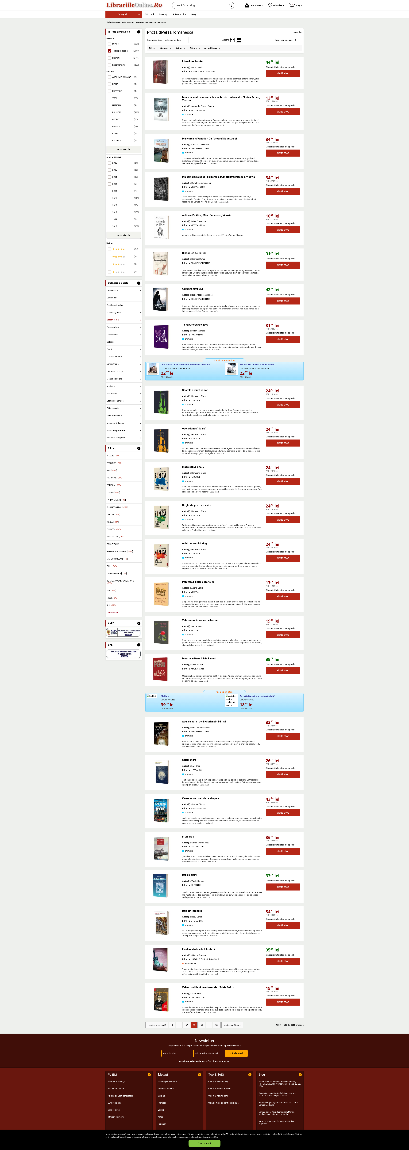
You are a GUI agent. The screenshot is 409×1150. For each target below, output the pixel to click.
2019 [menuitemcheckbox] (125, 212)
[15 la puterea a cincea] (161, 348)
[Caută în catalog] (230, 5)
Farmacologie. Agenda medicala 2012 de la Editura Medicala (278, 1103)
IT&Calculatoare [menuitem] (114, 356)
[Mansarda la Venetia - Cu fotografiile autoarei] (161, 162)
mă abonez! (236, 1053)
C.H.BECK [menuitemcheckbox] (124, 140)
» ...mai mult (211, 84)
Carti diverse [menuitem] (112, 334)
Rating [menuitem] (178, 48)
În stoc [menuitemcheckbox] (125, 44)
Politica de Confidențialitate (120, 1096)
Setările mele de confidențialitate (223, 1103)
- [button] (139, 32)
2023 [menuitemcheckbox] (124, 184)
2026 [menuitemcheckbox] (125, 163)
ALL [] (111, 605)
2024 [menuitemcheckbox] (125, 177)
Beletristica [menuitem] (113, 320)
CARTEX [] (113, 514)
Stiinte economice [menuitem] (115, 401)
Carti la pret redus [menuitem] (115, 305)
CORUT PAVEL (113, 544)
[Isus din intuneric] (161, 934)
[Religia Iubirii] (164, 886)
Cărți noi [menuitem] (149, 14)
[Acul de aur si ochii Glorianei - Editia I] (161, 745)
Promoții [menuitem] (163, 14)
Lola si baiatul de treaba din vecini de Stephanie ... (186, 364)
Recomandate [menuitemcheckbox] (125, 65)
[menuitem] (123, 14)
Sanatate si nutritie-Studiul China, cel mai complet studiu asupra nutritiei (277, 1094)
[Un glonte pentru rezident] (161, 528)
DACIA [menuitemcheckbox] (124, 84)
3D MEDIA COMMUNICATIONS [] (121, 582)
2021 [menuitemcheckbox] (125, 198)
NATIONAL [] (114, 478)
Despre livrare (114, 1110)
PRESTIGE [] (114, 463)
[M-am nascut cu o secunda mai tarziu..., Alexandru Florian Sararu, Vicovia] (161, 121)
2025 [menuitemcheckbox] (125, 170)
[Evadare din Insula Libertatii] (164, 960)
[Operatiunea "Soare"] (161, 452)
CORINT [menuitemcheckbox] (125, 119)
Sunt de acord (204, 1143)
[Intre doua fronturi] (164, 72)
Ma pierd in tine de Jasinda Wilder (257, 364)
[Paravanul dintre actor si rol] (161, 605)
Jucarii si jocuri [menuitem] (114, 312)
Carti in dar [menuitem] (111, 298)
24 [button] (296, 40)
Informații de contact (167, 1081)
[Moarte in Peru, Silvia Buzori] (164, 669)
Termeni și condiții (116, 1081)
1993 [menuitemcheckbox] (124, 219)
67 (186, 1025)
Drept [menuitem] (109, 349)
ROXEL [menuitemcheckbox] (124, 133)
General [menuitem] (164, 48)
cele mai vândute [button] (173, 40)
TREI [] (112, 470)
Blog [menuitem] (193, 14)
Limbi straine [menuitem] (113, 364)
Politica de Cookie (286, 1134)
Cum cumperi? (114, 1103)
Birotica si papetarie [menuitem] (116, 430)
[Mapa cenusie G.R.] (161, 490)
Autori (160, 1117)
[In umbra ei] (161, 860)
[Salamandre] (161, 783)
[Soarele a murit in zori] (161, 413)
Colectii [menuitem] (110, 342)
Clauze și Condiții (133, 1136)
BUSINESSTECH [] (117, 507)
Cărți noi (162, 1096)
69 (202, 1025)
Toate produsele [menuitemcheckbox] (125, 51)
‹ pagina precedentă (157, 1025)
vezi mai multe (123, 149)
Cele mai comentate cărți (219, 1088)
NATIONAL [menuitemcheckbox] (124, 105)
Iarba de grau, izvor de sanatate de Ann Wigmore (276, 1122)
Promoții (162, 1103)
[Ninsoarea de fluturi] (164, 264)
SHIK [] (112, 566)
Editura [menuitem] (193, 48)
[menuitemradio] (232, 40)
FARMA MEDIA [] (116, 500)
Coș (296, 5)
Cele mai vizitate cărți (218, 1096)
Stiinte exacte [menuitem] (113, 408)
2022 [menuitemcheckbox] (124, 191)
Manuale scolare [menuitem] (114, 379)
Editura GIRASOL (247, 700)
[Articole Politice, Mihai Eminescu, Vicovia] (161, 238)
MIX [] (111, 590)
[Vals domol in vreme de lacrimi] (161, 644)
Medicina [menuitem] (111, 386)
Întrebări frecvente (116, 1117)
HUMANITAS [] (115, 536)
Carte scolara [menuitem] (113, 327)
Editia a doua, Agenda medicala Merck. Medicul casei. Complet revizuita (276, 1113)
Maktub (165, 696)
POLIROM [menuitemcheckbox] (125, 112)
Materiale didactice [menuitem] (115, 423)
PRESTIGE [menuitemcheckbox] (124, 91)
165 (216, 1025)
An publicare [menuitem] (210, 48)
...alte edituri (112, 612)
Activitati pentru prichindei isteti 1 (257, 696)
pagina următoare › (232, 1025)
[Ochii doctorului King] (161, 567)
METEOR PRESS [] (117, 559)
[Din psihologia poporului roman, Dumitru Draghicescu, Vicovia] (161, 200)
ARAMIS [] (113, 456)
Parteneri (162, 1124)
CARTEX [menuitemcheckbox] (125, 126)
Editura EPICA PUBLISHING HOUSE (175, 368)
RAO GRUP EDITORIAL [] (120, 551)
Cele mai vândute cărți (218, 1081)
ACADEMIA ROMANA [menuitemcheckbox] (124, 77)
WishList (277, 5)
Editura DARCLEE (168, 700)
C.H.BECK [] (114, 529)
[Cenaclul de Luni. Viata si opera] (161, 822)
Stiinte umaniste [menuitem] (114, 415)
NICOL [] (112, 598)
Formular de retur (166, 1088)
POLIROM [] (114, 485)
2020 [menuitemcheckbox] (125, 205)
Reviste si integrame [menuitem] (116, 437)
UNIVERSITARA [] (117, 573)
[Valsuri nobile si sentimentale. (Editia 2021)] (161, 1011)
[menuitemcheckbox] (125, 249)
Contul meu (255, 5)
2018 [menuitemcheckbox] (125, 226)
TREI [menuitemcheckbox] (125, 98)
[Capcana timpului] (164, 299)
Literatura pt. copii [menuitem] (115, 371)
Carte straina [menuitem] (112, 290)
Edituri (161, 1110)
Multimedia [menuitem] (112, 393)
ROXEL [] (113, 522)
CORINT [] (113, 492)
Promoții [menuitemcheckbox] (125, 58)
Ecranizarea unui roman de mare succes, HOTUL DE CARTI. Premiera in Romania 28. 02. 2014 (280, 1083)
